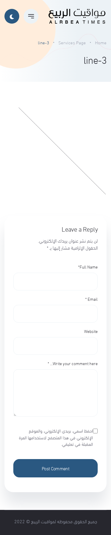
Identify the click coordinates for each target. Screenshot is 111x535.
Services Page (72, 42)
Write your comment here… (73, 363)
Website (91, 331)
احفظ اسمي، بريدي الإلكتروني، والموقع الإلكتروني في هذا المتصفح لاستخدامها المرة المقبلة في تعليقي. (56, 437)
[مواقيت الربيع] (77, 16)
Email (91, 299)
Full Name (88, 267)
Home (101, 42)
